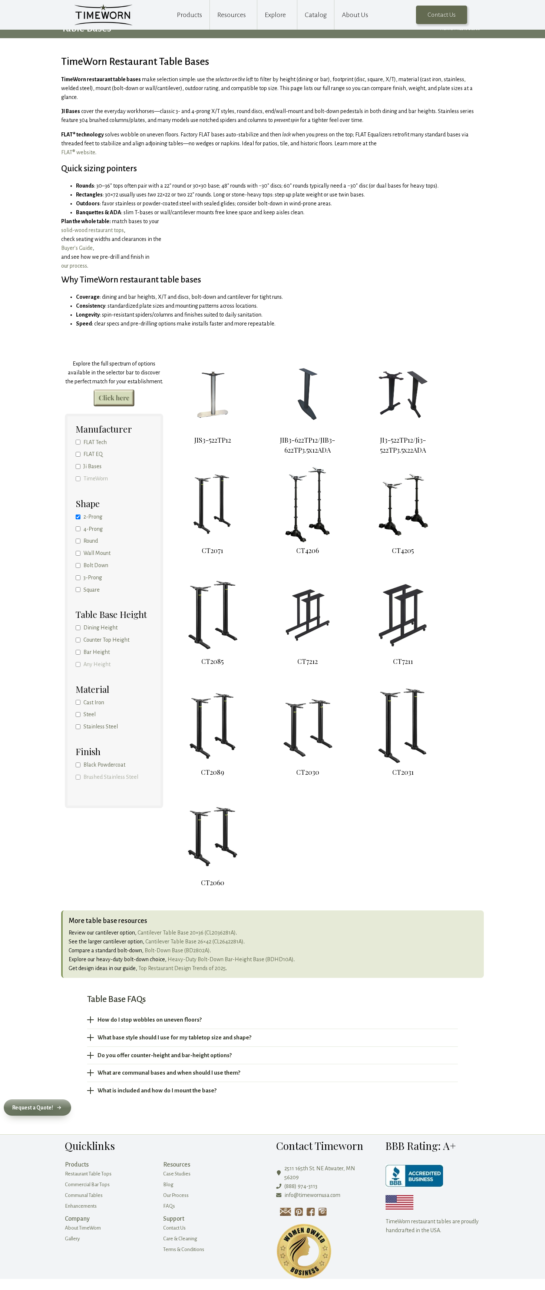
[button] (37, 1107)
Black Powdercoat (104, 765)
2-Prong (92, 517)
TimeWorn (95, 479)
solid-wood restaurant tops (92, 230)
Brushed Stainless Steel (110, 777)
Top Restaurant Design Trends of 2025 (182, 968)
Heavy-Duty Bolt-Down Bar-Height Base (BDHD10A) (231, 959)
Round (90, 541)
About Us (355, 15)
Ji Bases (92, 466)
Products (189, 15)
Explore (275, 15)
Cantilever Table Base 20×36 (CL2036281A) (187, 933)
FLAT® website (78, 152)
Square (91, 590)
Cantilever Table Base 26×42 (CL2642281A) (194, 942)
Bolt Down (95, 565)
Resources (231, 15)
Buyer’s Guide (77, 248)
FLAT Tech (95, 442)
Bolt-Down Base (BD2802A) (177, 950)
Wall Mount (96, 553)
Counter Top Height (106, 640)
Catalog (316, 15)
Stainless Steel (100, 727)
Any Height (96, 664)
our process (74, 266)
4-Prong (93, 529)
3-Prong (92, 577)
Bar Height (96, 652)
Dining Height (100, 628)
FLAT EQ (93, 454)
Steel (89, 714)
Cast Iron (93, 702)
